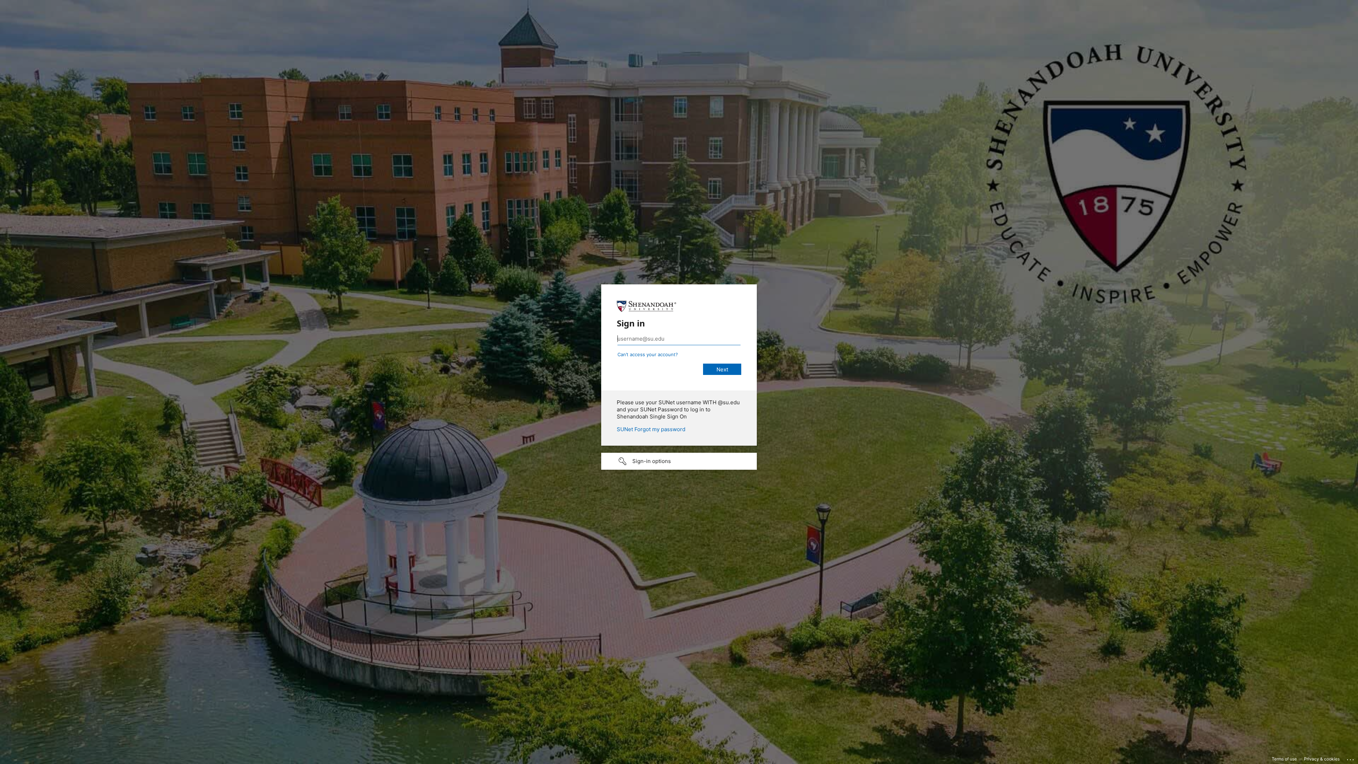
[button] (679, 461)
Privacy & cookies (1322, 759)
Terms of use (1284, 759)
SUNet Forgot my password (651, 429)
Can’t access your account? (647, 354)
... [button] (1351, 758)
